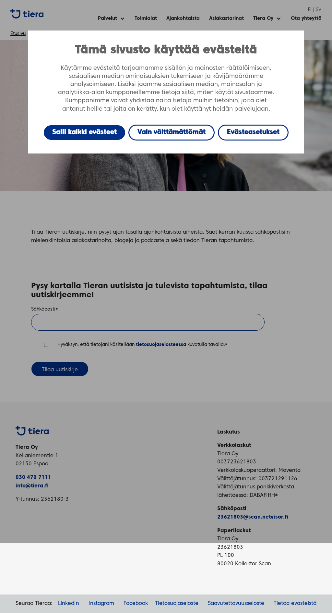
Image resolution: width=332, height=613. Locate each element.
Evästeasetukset (253, 132)
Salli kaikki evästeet (84, 132)
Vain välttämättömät (171, 132)
